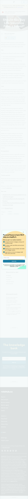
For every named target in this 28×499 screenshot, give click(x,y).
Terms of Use (12, 265)
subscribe (14, 261)
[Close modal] (23, 232)
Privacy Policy (18, 265)
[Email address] (14, 257)
